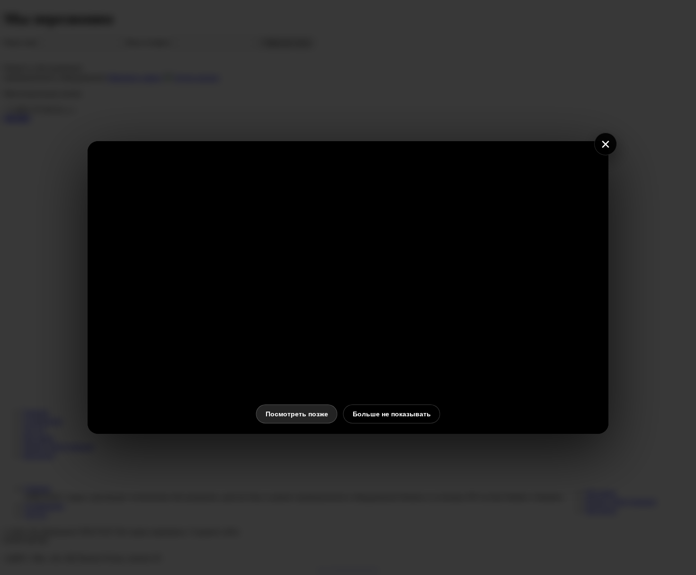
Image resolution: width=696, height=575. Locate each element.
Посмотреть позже (297, 414)
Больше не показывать (392, 414)
